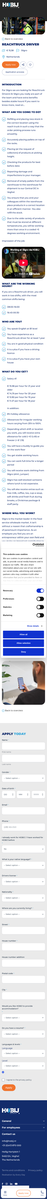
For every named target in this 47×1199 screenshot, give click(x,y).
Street (5, 924)
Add (3, 1072)
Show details (33, 626)
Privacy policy (35, 1170)
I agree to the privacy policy (19, 1080)
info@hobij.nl (9, 1141)
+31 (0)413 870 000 (11, 1145)
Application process (14, 72)
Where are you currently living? (17, 908)
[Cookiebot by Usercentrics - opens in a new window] (33, 545)
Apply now (23, 1193)
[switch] (40, 599)
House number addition (13, 957)
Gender (5, 772)
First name (6, 752)
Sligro (24, 50)
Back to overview (13, 39)
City (3, 990)
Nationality (7, 892)
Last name (6, 764)
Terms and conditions (13, 1170)
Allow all (23, 634)
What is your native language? (16, 859)
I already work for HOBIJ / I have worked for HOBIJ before (22, 838)
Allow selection (24, 643)
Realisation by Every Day (13, 1175)
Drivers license (9, 875)
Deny (23, 652)
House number (9, 941)
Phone (5, 821)
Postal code (7, 973)
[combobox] (5, 827)
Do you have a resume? (13, 1028)
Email (4, 805)
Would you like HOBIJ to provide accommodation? (17, 1007)
